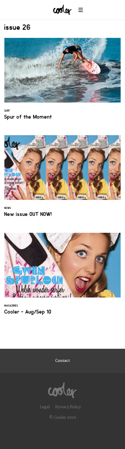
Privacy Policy (68, 407)
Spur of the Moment (62, 82)
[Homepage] (62, 388)
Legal (45, 407)
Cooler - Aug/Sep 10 (62, 277)
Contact (62, 360)
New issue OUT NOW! (62, 179)
